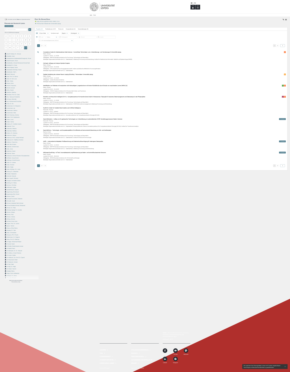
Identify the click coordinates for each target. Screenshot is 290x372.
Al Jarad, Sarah (11, 244)
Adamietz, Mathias (12, 131)
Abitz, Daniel (10, 90)
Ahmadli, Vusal (11, 201)
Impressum (133, 368)
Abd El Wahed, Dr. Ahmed (14, 54)
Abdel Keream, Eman (12, 61)
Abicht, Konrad (11, 88)
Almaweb (103, 350)
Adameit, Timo (11, 126)
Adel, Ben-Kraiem (11, 144)
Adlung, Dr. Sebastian (12, 171)
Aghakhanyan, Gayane (13, 189)
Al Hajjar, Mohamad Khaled (14, 242)
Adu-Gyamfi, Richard (12, 178)
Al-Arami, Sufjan (11, 255)
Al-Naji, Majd (10, 264)
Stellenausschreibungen (139, 350)
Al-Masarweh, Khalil (12, 260)
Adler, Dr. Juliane (11, 162)
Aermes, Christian (11, 185)
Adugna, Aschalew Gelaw (13, 180)
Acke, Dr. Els (10, 104)
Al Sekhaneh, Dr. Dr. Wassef (14, 251)
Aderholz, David (11, 151)
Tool (101, 353)
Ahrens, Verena (11, 217)
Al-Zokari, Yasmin (11, 269)
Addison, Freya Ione (12, 142)
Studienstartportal (107, 360)
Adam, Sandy (10, 122)
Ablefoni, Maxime (11, 92)
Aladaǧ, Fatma (10, 271)
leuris (91, 15)
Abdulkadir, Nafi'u (11, 72)
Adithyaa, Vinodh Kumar (13, 160)
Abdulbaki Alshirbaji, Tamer (14, 70)
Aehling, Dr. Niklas (12, 183)
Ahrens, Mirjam (11, 212)
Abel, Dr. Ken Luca (12, 79)
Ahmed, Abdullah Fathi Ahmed (15, 203)
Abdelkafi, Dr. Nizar (12, 65)
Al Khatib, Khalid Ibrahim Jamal (15, 246)
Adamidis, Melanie (11, 128)
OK (285, 366)
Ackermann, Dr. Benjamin (13, 106)
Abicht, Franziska (11, 85)
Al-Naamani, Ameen (12, 262)
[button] (283, 20)
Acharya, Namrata (11, 99)
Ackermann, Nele (11, 113)
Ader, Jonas (10, 149)
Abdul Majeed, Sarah (12, 67)
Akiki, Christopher (11, 232)
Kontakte (134, 353)
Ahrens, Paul (10, 214)
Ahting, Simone (11, 219)
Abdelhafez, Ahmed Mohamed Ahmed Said (18, 63)
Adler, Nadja (10, 167)
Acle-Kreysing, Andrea (13, 115)
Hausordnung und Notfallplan (141, 360)
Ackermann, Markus (12, 110)
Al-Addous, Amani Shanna (14, 253)
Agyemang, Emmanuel (13, 192)
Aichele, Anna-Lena (12, 221)
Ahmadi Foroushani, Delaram (14, 199)
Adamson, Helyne (11, 135)
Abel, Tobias (10, 81)
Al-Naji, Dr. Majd (11, 266)
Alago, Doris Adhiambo (13, 273)
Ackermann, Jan (11, 108)
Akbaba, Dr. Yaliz (11, 230)
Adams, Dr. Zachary (12, 133)
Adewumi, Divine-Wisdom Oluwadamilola (18, 156)
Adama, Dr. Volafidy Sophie (14, 124)
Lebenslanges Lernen (107, 363)
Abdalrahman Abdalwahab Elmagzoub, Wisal (19, 58)
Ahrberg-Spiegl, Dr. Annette (14, 210)
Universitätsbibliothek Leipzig (169, 336)
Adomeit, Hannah (11, 176)
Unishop (134, 363)
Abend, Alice (10, 83)
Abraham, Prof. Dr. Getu (13, 94)
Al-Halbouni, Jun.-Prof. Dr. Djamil (16, 257)
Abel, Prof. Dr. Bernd (12, 76)
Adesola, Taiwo (11, 153)
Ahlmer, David (10, 196)
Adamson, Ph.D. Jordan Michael (15, 137)
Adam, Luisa (10, 119)
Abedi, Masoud (11, 74)
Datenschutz (141, 368)
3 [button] (45, 45)
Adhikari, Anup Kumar (13, 158)
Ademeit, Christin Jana (13, 147)
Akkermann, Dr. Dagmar (13, 237)
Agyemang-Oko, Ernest (13, 194)
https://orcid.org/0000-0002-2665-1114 (48, 21)
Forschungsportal (137, 356)
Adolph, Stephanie (11, 174)
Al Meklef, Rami (11, 248)
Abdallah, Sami (11, 56)
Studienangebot (105, 356)
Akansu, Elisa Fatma (12, 228)
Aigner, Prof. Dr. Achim (13, 223)
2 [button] (41, 45)
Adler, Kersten (10, 165)
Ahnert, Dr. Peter (11, 208)
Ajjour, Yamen (10, 226)
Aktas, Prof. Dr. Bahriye (13, 239)
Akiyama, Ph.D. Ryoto (12, 235)
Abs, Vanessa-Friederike (13, 97)
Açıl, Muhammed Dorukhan (14, 101)
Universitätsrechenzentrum (175, 334)
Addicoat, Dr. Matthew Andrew (15, 140)
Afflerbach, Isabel (11, 187)
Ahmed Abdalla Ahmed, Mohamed (16, 205)
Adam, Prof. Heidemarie (13, 117)
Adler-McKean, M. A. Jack (13, 169)
